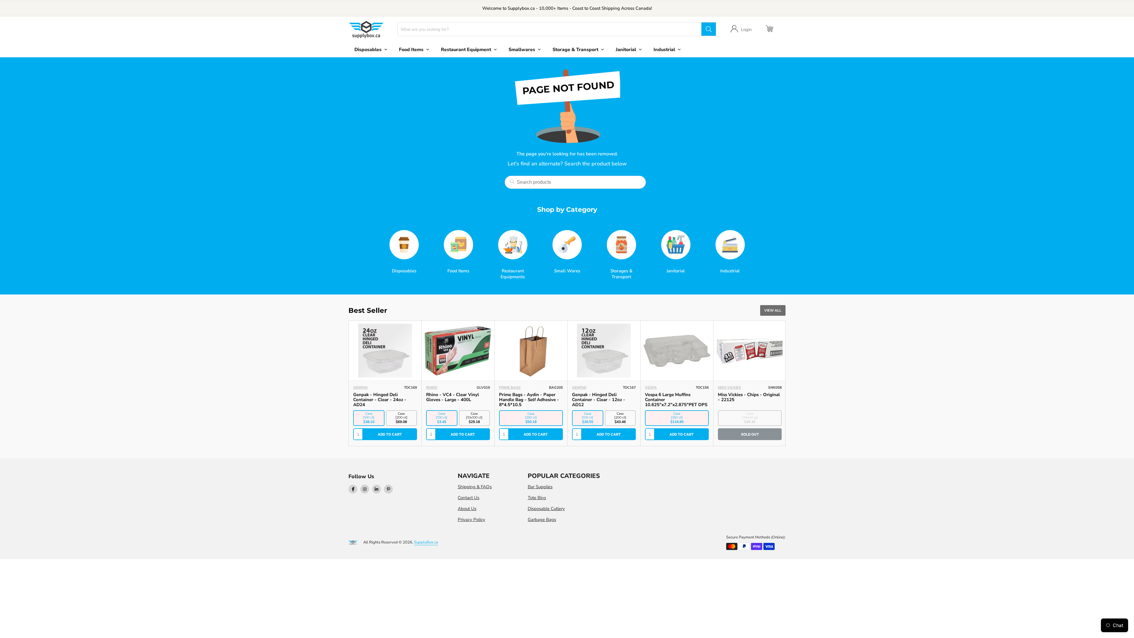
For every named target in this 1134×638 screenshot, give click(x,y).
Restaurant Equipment (466, 49)
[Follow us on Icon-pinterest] (388, 489)
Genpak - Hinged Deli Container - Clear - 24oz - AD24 (379, 400)
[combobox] (550, 29)
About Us (467, 509)
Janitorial (626, 49)
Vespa (651, 387)
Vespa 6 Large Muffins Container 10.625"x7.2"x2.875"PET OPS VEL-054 (676, 402)
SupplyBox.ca (426, 542)
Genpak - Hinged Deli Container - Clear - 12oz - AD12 (598, 400)
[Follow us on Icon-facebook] (352, 489)
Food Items (411, 49)
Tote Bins (537, 498)
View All (772, 310)
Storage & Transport (575, 49)
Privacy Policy (471, 520)
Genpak (360, 387)
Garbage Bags (542, 520)
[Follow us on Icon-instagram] (364, 489)
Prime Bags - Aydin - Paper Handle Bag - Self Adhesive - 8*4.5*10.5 (529, 400)
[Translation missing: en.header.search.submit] (708, 29)
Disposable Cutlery (546, 509)
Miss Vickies (729, 387)
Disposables (368, 49)
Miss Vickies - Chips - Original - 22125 (749, 397)
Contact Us (468, 498)
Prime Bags (510, 387)
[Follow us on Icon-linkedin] (376, 489)
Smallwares (522, 49)
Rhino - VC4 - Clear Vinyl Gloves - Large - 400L (452, 397)
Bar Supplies (540, 487)
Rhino (431, 387)
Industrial (664, 49)
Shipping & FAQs (475, 487)
